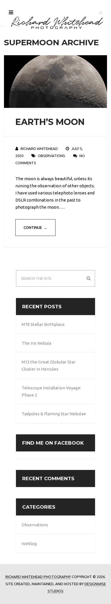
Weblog (29, 543)
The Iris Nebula (36, 343)
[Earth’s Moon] (55, 81)
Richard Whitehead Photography (38, 577)
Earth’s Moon (50, 122)
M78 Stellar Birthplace (43, 324)
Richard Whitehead (39, 149)
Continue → (35, 227)
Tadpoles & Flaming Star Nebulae (54, 413)
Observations (51, 156)
